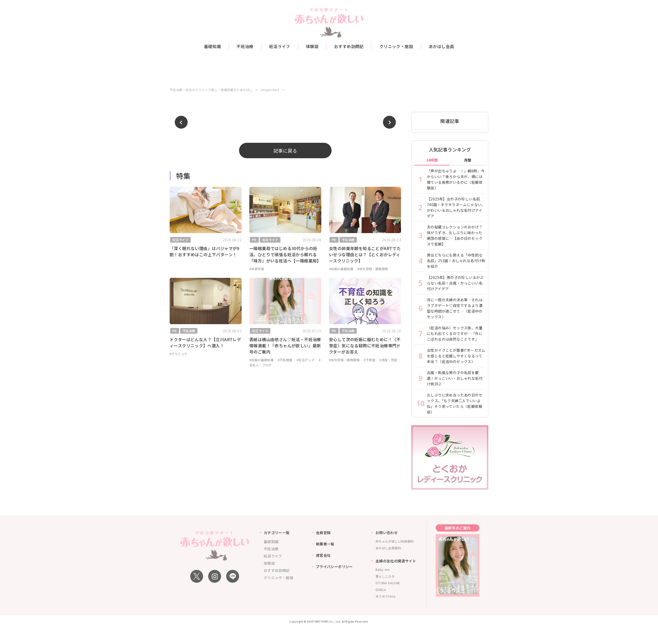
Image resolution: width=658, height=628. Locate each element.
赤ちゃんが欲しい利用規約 (395, 541)
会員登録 (323, 532)
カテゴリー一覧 (277, 532)
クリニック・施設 (396, 46)
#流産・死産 (388, 360)
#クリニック (178, 353)
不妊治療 (244, 46)
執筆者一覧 (325, 544)
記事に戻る (285, 150)
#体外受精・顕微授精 (373, 269)
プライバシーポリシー (334, 566)
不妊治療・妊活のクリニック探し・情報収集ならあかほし (211, 89)
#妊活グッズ (305, 360)
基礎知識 (212, 46)
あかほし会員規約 (388, 548)
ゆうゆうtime (386, 596)
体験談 (312, 46)
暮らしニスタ (385, 576)
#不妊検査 (285, 360)
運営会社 (323, 555)
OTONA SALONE (388, 583)
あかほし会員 (441, 46)
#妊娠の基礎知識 (341, 269)
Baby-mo (383, 569)
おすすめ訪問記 (349, 46)
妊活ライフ (279, 46)
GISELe (381, 589)
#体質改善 (256, 269)
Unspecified (270, 89)
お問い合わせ (387, 532)
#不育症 (369, 360)
